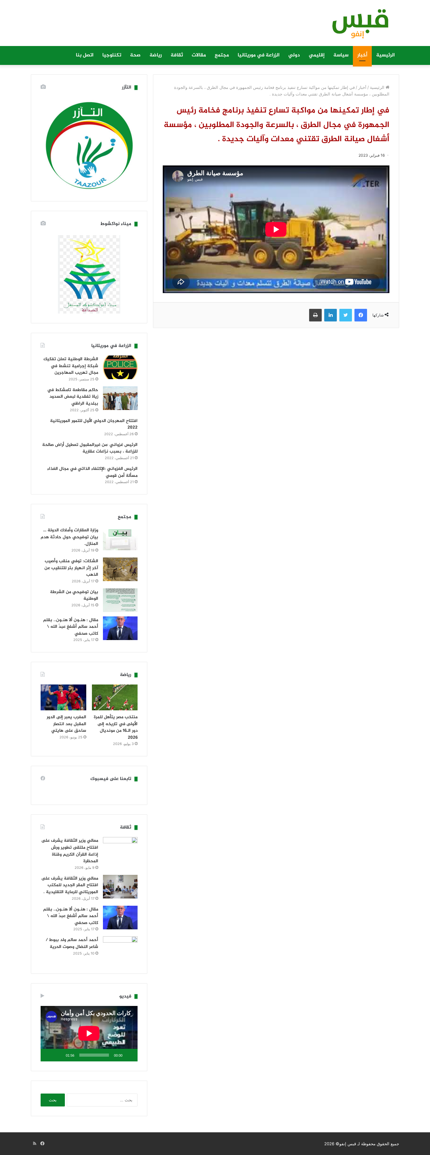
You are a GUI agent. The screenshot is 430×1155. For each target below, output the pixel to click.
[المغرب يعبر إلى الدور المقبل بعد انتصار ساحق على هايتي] (63, 697)
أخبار (362, 55)
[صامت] (59, 1055)
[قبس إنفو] (356, 26)
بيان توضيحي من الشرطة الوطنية (74, 595)
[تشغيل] (129, 1055)
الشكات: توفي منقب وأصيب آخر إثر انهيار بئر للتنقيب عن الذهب (71, 567)
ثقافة (177, 55)
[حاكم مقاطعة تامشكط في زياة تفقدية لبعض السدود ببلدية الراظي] (120, 398)
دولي (294, 55)
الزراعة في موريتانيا (259, 55)
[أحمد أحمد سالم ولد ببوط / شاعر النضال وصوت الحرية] (120, 950)
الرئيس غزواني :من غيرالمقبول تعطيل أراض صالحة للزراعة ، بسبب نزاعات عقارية (90, 448)
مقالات (199, 55)
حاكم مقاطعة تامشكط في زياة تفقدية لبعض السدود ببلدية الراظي (72, 396)
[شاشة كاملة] (49, 1055)
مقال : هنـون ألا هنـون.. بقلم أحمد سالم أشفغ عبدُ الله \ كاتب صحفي (70, 626)
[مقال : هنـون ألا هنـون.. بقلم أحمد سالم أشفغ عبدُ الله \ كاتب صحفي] (120, 628)
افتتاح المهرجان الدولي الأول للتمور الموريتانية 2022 (94, 424)
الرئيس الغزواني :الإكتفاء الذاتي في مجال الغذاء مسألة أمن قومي (92, 472)
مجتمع (222, 55)
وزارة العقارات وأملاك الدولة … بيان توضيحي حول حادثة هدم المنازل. (69, 537)
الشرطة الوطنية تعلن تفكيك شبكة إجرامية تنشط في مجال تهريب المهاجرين (70, 365)
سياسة (340, 55)
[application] (89, 1033)
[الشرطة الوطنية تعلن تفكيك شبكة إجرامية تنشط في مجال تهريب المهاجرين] (120, 367)
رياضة (156, 55)
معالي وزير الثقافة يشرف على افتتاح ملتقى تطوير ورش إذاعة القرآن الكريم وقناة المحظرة (69, 851)
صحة (135, 55)
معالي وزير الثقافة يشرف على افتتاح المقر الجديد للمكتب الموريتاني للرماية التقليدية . (69, 885)
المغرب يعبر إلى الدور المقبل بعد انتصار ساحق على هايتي (66, 723)
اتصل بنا (84, 55)
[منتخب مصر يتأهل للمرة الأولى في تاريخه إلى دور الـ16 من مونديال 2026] (115, 697)
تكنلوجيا (111, 55)
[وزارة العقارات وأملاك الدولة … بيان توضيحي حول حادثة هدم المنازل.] (120, 538)
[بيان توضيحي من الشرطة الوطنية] (120, 600)
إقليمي (317, 55)
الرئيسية (385, 55)
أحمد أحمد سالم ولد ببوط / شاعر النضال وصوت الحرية (72, 943)
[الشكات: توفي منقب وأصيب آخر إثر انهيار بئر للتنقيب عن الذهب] (120, 569)
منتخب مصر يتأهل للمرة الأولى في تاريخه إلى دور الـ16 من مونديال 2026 (116, 727)
